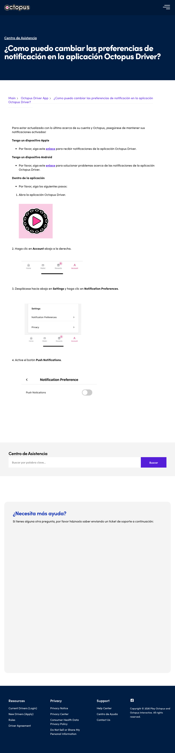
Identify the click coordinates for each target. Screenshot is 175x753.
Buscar (153, 462)
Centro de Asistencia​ (20, 37)
